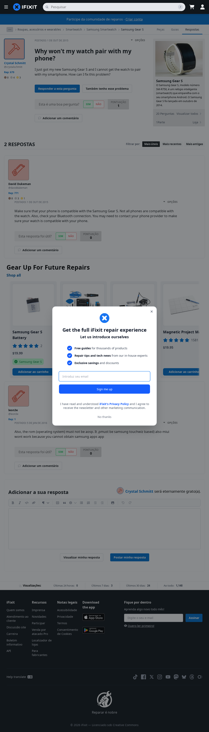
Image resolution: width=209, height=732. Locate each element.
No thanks (104, 417)
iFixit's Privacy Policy (114, 404)
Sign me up (104, 389)
